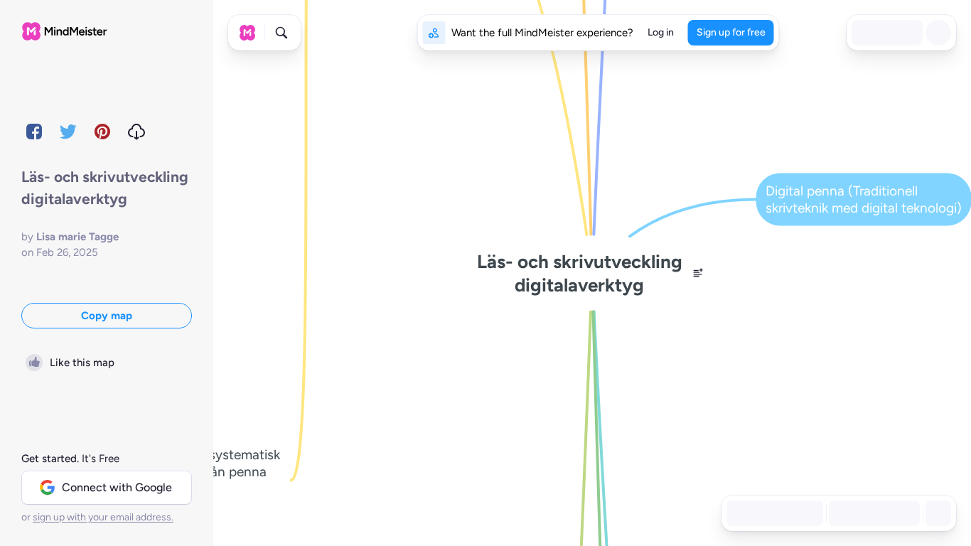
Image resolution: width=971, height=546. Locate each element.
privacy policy (277, 517)
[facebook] (34, 131)
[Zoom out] (840, 513)
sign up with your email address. (103, 517)
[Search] (281, 33)
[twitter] (68, 131)
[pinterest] (102, 131)
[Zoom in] (903, 513)
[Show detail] (937, 513)
